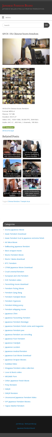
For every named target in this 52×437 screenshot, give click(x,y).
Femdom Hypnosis (13, 301)
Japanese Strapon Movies (15, 359)
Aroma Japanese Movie (14, 229)
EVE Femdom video (13, 280)
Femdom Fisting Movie (14, 288)
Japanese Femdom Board (17, 5)
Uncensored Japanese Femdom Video (20, 397)
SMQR (7, 389)
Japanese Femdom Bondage (17, 322)
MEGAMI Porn (11, 376)
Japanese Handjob (12, 343)
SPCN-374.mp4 (8, 131)
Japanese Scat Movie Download (18, 355)
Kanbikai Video (11, 364)
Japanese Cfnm (11, 313)
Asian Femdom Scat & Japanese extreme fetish (24, 238)
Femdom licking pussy (14, 305)
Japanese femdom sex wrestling (18, 334)
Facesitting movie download (16, 284)
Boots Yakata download (15, 259)
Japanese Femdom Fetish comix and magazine (24, 326)
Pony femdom (11, 385)
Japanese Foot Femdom (15, 338)
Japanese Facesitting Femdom (17, 317)
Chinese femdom (14, 201)
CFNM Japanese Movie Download (19, 267)
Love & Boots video (13, 372)
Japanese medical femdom (16, 351)
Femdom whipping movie (15, 309)
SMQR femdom (11, 393)
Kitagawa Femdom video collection (19, 368)
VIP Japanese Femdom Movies (17, 401)
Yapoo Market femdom (14, 406)
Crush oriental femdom (14, 271)
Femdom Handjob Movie (15, 297)
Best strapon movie (13, 250)
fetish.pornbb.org (30, 424)
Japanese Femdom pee (14, 330)
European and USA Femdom (16, 276)
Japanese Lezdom (12, 347)
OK (46, 25)
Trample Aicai (25, 201)
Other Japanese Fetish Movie (17, 380)
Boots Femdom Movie (14, 255)
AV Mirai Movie (11, 242)
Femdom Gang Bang (13, 292)
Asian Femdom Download (15, 234)
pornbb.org (19, 424)
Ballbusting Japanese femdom (17, 246)
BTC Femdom (10, 263)
